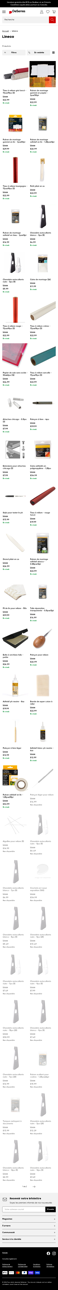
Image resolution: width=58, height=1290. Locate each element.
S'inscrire (50, 1209)
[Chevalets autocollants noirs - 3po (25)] (43, 1105)
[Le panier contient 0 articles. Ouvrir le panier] (54, 12)
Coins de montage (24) (40, 280)
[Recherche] (52, 19)
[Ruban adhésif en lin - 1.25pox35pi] (15, 778)
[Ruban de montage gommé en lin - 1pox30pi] (15, 123)
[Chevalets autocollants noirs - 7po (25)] (15, 1058)
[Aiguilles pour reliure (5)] (15, 825)
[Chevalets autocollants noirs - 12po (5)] (43, 1151)
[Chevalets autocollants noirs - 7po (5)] (15, 965)
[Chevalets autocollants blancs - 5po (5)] (15, 918)
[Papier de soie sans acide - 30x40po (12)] (15, 356)
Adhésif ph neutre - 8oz (13, 702)
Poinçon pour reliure (39, 655)
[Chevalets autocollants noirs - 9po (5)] (43, 965)
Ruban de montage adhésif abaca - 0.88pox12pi (39, 561)
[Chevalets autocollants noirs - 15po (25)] (15, 1011)
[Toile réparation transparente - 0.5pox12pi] (43, 592)
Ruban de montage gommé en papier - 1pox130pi (39, 93)
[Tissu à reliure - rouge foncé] (43, 496)
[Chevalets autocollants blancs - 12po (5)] (15, 1151)
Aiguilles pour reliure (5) (13, 841)
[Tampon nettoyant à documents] (15, 1105)
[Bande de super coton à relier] (43, 685)
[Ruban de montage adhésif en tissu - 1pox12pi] (15, 216)
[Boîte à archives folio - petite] (15, 638)
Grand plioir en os (11, 559)
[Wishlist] (48, 12)
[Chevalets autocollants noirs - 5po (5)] (43, 825)
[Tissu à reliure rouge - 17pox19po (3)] (15, 310)
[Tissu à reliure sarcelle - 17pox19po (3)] (43, 356)
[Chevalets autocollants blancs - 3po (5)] (43, 216)
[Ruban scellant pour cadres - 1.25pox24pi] (43, 1058)
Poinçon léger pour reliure (41, 795)
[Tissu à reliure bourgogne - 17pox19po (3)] (15, 170)
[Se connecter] (41, 12)
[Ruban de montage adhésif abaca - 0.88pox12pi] (43, 543)
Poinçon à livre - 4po (39, 419)
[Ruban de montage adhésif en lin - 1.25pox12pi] (43, 123)
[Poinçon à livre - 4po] (43, 403)
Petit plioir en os (37, 186)
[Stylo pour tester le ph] (15, 496)
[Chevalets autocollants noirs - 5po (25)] (43, 918)
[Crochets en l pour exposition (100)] (43, 872)
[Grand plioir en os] (15, 543)
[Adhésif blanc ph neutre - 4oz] (43, 732)
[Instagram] (54, 1253)
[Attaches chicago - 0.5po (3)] (15, 403)
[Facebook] (48, 1253)
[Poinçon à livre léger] (15, 732)
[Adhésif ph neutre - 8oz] (15, 685)
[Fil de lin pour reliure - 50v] (15, 592)
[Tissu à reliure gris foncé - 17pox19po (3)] (15, 74)
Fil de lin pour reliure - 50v (15, 608)
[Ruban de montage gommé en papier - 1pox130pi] (43, 74)
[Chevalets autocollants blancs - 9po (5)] (43, 1011)
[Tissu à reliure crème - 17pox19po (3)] (43, 310)
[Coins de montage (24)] (43, 263)
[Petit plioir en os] (43, 170)
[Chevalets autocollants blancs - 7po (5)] (15, 872)
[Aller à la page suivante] (34, 1186)
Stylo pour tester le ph (13, 513)
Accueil (5, 31)
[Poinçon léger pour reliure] (43, 778)
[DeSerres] (17, 12)
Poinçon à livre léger (12, 748)
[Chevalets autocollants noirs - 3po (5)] (15, 263)
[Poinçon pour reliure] (43, 638)
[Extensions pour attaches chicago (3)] (15, 450)
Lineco (5, 96)
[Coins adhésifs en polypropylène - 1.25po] (43, 450)
